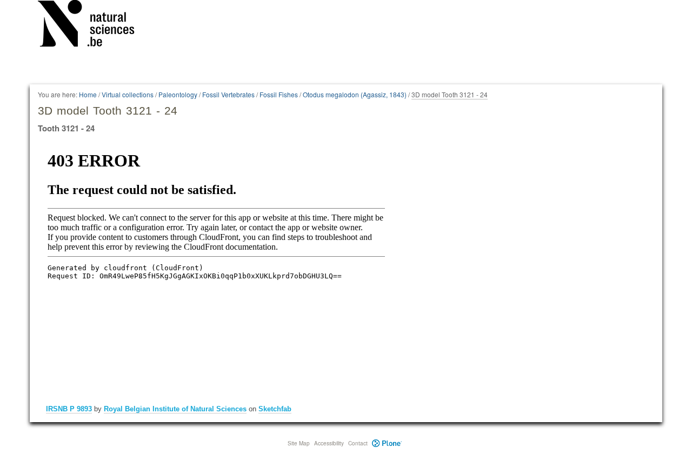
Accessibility (329, 443)
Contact (358, 443)
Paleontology (177, 94)
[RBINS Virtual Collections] (93, 25)
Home (88, 94)
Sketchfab (274, 409)
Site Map (299, 443)
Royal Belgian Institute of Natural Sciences (175, 409)
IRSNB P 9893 (69, 409)
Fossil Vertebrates (228, 94)
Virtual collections (128, 94)
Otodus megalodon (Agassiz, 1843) (355, 94)
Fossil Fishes (279, 94)
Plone (387, 443)
